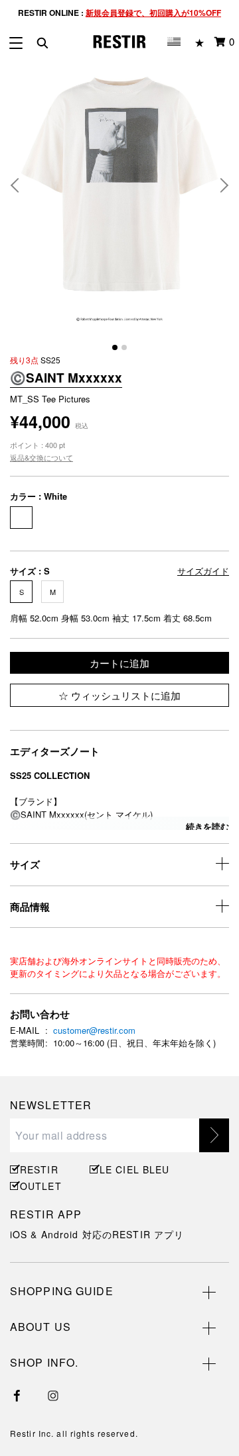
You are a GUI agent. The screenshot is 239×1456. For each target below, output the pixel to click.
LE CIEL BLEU (133, 1169)
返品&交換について (41, 457)
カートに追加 (119, 663)
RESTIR (39, 1169)
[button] (20, 185)
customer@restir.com (94, 1030)
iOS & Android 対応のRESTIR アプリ (97, 1234)
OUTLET (41, 1186)
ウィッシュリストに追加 (124, 695)
